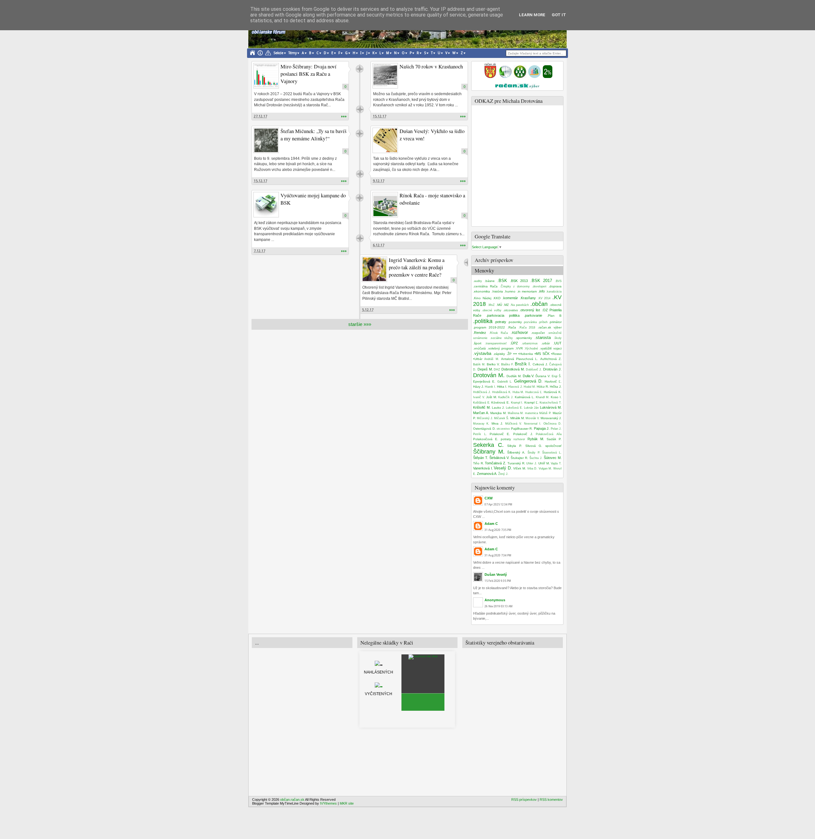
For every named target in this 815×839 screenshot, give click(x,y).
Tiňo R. (478, 463)
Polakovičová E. (485, 439)
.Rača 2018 (527, 327)
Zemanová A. (487, 474)
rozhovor (519, 439)
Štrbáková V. (499, 458)
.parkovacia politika (503, 315)
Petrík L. (480, 434)
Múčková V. (513, 423)
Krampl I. (517, 402)
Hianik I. (490, 386)
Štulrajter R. (519, 458)
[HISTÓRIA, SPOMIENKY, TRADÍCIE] (505, 77)
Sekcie (278, 53)
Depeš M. (485, 369)
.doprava (555, 286)
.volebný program (500, 348)
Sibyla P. (514, 446)
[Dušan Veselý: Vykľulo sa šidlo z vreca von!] (385, 140)
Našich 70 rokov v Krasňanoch (431, 66)
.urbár (545, 343)
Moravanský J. (551, 418)
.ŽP (509, 354)
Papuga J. (542, 428)
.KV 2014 (544, 298)
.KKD (496, 298)
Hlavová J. (515, 386)
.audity (477, 281)
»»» (344, 116)
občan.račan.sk (292, 799)
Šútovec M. (553, 458)
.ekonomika (481, 291)
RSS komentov (551, 799)
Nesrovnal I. (532, 423)
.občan (539, 304)
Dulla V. (529, 376)
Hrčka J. (556, 386)
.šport (477, 343)
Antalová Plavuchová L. (519, 359)
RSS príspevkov (524, 799)
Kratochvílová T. (551, 402)
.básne (490, 281)
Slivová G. (533, 446)
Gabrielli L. (504, 381)
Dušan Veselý (496, 574)
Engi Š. (557, 376)
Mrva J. (497, 423)
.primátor (555, 322)
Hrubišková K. (501, 392)
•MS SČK (542, 354)
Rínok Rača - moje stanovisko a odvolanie (432, 199)
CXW (489, 498)
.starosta (543, 337)
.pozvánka (530, 322)
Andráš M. (491, 359)
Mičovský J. (485, 418)
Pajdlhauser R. (522, 428)
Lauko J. (498, 407)
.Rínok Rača (498, 333)
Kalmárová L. (525, 397)
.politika (483, 321)
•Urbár (477, 359)
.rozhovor (519, 332)
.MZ (506, 305)
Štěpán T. (480, 458)
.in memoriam (527, 291)
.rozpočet (538, 333)
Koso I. (556, 397)
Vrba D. (532, 468)
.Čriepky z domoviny (515, 286)
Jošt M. (491, 397)
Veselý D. (503, 468)
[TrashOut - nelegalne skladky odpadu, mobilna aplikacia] (423, 656)
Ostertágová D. (484, 428)
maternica (531, 413)
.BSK (502, 280)
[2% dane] (547, 77)
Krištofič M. (482, 407)
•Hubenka (525, 354)
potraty (506, 439)
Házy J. (478, 386)
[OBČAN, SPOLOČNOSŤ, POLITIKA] (520, 77)
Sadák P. (554, 439)
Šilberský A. (516, 452)
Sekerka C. (488, 445)
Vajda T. (556, 463)
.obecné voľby (491, 310)
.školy (558, 338)
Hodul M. (530, 386)
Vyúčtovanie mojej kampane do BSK (313, 199)
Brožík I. (523, 364)
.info (541, 291)
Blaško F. (507, 364)
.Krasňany (528, 298)
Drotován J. (552, 369)
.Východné (531, 348)
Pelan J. (556, 428)
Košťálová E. (481, 402)
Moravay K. (481, 423)
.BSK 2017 (541, 280)
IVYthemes (328, 803)
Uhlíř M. (544, 463)
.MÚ (499, 305)
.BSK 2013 (519, 281)
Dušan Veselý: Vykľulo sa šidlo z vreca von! (432, 135)
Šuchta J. (535, 458)
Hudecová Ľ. (533, 392)
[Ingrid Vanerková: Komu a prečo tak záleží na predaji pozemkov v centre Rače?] (374, 269)
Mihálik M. (517, 418)
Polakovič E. (500, 434)
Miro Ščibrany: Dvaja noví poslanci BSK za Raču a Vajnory (308, 74)
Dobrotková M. (513, 369)
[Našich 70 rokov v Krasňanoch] (385, 75)
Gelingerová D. (528, 381)
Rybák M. (536, 439)
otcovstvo (503, 428)
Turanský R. (516, 463)
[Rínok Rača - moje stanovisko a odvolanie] (385, 204)
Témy (292, 53)
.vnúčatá (479, 348)
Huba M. (518, 392)
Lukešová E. (514, 407)
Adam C (491, 523)
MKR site (347, 803)
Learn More (532, 14)
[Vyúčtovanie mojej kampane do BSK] (266, 204)
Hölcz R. (543, 386)
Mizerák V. (533, 418)
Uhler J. (531, 463)
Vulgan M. (545, 468)
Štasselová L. (552, 452)
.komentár (510, 298)
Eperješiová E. (484, 381)
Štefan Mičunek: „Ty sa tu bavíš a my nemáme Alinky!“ (313, 135)
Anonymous (495, 600)
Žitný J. (503, 474)
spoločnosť (553, 446)
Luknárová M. (551, 407)
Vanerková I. (483, 468)
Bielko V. (493, 364)
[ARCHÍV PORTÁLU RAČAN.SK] (534, 77)
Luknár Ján (531, 407)
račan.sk (359, 69)
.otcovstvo (510, 310)
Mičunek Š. (501, 418)
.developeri (539, 286)
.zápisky (499, 354)
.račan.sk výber (550, 327)
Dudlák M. (514, 376)
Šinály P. (534, 452)
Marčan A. (481, 413)
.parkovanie (533, 315)
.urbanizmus (529, 343)
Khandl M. (542, 397)
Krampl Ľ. (531, 402)
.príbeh (543, 322)
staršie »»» (359, 324)
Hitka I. (502, 386)
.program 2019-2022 (489, 327)
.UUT (557, 343)
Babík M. (479, 364)
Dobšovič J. (534, 369)
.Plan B (554, 315)
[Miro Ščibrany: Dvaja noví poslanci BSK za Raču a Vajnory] (266, 75)
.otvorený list (530, 310)
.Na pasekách (519, 305)
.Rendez (479, 333)
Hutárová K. (553, 392)
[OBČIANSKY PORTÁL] (490, 77)
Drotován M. (489, 375)
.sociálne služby (501, 338)
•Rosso (556, 354)
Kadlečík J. (506, 397)
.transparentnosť (496, 343)
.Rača (511, 327)
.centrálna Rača (485, 286)
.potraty (500, 322)
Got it (559, 14)
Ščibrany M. (489, 451)
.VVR (519, 348)
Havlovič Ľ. (553, 381)
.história (497, 291)
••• (515, 354)
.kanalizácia (554, 291)
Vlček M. (519, 468)
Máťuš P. (545, 413)
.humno (509, 291)
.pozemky (515, 322)
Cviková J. (540, 364)
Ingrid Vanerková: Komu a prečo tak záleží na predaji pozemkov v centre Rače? (416, 267)
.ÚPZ (514, 343)
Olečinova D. (552, 423)
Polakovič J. (523, 434)
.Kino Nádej (482, 298)
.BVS (558, 281)
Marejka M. (498, 413)
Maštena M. (516, 413)
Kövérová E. (500, 402)
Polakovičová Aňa (549, 434)
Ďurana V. (542, 376)
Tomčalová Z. (495, 463)
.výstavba (482, 353)
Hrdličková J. (482, 392)
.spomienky (523, 338)
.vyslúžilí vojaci (551, 348)
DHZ (497, 369)
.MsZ (491, 305)
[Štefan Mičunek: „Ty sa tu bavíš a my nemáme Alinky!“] (266, 140)
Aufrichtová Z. (551, 359)
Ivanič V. (479, 397)
